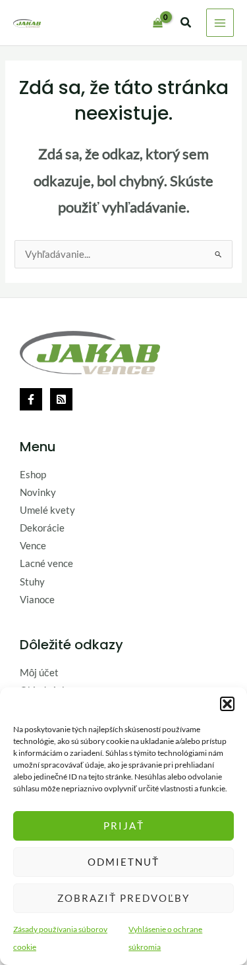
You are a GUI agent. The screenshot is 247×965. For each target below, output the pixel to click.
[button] (227, 703)
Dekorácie (42, 527)
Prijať (123, 825)
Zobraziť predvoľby (123, 898)
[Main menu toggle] (220, 22)
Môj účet (39, 672)
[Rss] (61, 399)
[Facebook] (31, 399)
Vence (33, 545)
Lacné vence (46, 563)
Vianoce (37, 599)
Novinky (38, 492)
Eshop (33, 474)
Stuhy (32, 581)
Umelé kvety (47, 510)
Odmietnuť (123, 862)
